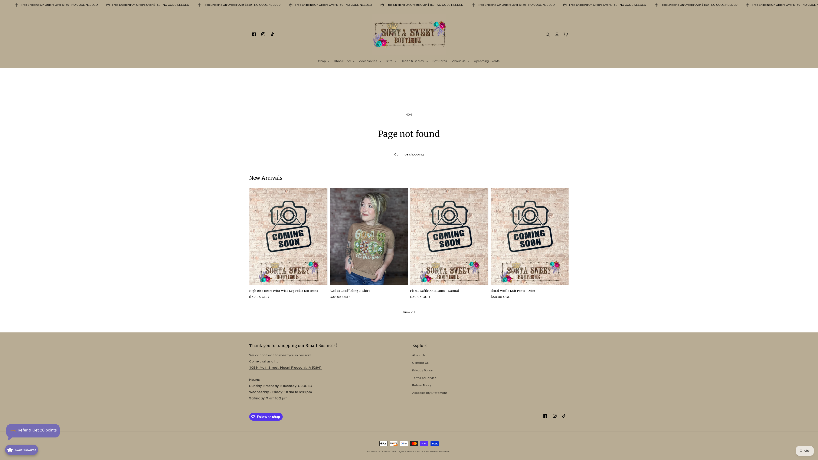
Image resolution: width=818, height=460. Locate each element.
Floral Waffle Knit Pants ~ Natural (434, 291)
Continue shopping (409, 154)
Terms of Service (424, 378)
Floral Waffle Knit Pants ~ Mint (513, 291)
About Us (419, 355)
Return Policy (422, 385)
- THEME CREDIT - (415, 451)
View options (288, 275)
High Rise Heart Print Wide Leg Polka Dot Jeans (283, 291)
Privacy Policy (422, 370)
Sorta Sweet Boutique (389, 451)
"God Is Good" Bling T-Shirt (350, 291)
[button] (323, 61)
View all (409, 312)
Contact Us (420, 362)
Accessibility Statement (429, 392)
